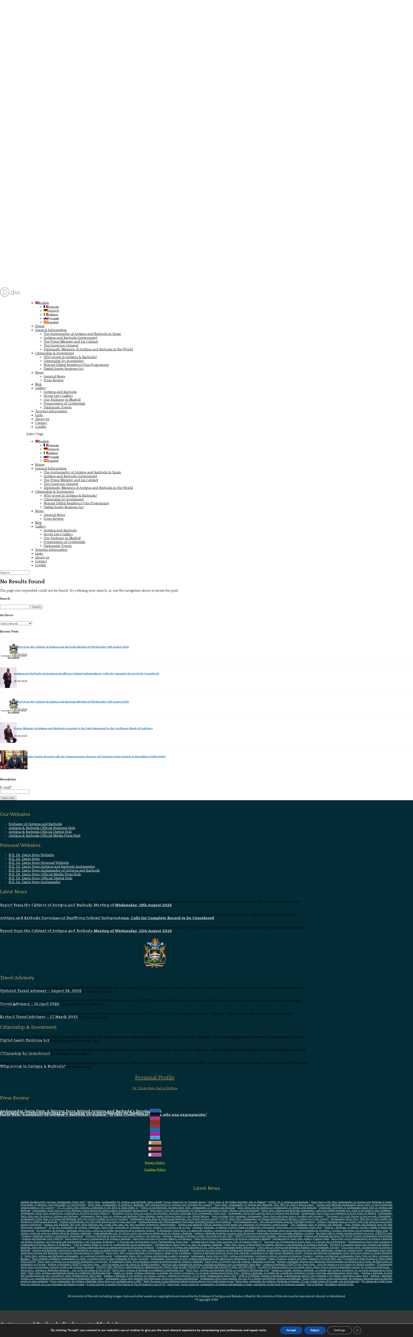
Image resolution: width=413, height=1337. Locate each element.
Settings (339, 1330)
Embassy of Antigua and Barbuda (35, 824)
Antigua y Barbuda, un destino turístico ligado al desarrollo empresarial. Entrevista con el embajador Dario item (257, 1227)
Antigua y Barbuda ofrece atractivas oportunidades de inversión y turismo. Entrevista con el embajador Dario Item (322, 1230)
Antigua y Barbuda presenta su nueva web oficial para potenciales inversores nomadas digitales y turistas (254, 1233)
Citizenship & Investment (54, 353)
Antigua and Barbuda (60, 392)
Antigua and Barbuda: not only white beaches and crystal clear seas (98, 1221)
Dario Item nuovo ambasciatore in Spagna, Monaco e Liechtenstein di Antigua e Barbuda (276, 1244)
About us (42, 419)
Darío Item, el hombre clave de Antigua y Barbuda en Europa (240, 1261)
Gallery (40, 388)
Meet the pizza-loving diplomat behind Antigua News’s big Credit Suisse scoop (188, 1281)
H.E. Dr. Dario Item (24, 859)
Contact (41, 423)
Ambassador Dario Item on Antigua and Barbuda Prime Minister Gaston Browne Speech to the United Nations (144, 1216)
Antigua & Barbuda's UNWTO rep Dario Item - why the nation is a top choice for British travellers (104, 1264)
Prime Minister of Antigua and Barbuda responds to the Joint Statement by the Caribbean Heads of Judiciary (83, 728)
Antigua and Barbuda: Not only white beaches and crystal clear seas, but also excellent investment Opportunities (110, 1224)
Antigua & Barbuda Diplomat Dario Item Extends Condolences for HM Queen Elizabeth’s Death (247, 1253)
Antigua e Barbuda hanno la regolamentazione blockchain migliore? (115, 1247)
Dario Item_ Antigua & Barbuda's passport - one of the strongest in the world (65, 1270)
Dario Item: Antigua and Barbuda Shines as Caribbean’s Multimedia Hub (227, 1270)
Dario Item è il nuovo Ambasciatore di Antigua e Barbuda (98, 1238)
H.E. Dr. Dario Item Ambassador (35, 882)
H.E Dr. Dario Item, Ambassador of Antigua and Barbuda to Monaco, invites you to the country (274, 1219)
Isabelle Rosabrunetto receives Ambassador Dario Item (53, 1202)
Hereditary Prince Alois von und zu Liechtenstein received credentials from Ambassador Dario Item (169, 1213)
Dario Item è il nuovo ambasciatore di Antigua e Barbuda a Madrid (232, 1238)
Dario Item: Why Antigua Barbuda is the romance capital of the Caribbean (148, 1253)
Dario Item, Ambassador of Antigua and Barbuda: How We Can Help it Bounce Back (264, 1204)
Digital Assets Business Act (64, 369)
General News (54, 376)
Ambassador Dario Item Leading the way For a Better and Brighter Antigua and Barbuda (250, 1278)
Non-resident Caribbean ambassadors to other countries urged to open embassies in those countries (90, 1258)
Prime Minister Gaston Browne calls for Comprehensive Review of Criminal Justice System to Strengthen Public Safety (90, 756)
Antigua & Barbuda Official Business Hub (42, 828)
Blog (38, 384)
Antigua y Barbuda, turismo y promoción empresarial (52, 1236)
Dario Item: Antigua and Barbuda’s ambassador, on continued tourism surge (68, 1256)
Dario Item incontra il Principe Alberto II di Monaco (162, 1238)
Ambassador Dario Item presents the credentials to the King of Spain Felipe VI (65, 1213)
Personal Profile (155, 1078)
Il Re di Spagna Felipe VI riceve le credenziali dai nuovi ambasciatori (113, 1244)
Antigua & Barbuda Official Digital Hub (40, 832)
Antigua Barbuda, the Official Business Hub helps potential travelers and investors (184, 1221)
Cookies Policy (155, 1169)
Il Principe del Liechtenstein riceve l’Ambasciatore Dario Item (152, 1241)
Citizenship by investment (64, 361)
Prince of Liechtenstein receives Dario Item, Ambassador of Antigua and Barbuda (188, 1207)
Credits (40, 427)
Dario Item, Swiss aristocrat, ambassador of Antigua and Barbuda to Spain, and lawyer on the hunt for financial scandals (236, 1284)
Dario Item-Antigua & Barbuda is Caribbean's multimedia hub (148, 1270)
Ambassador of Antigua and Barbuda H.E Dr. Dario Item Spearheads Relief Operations (205, 1247)
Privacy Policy (155, 1163)
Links (39, 415)
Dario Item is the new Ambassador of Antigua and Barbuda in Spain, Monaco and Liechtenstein (204, 1210)
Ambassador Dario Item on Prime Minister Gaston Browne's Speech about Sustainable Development (90, 1210)
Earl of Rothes (315, 1284)
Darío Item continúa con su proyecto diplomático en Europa (72, 1261)
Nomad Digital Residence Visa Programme (76, 365)
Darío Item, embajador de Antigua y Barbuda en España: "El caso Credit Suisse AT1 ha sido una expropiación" (297, 1281)
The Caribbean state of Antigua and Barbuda (316, 1224)
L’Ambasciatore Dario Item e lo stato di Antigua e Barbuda (188, 1244)
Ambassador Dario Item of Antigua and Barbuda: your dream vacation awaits (174, 1219)
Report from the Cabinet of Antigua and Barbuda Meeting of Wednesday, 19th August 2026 (71, 646)
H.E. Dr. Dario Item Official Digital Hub (40, 878)
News (39, 373)
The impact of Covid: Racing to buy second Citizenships (358, 1216)
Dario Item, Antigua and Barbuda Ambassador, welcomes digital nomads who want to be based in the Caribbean (326, 1210)
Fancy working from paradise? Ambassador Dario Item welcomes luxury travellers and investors (268, 1216)
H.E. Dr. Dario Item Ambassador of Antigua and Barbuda (54, 870)
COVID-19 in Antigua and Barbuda (288, 1202)
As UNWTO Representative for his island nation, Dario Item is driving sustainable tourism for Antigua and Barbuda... (324, 1267)
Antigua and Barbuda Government (70, 338)
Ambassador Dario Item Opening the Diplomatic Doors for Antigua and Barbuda (151, 1278)
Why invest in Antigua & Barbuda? (70, 357)
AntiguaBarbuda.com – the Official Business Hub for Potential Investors (274, 1221)
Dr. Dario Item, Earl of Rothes (155, 1088)
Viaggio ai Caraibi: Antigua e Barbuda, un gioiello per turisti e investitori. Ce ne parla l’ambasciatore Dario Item (176, 1273)
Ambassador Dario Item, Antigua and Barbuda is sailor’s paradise (151, 1256)
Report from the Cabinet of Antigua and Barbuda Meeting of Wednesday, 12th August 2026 (71, 701)
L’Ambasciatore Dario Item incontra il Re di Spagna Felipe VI (226, 1241)
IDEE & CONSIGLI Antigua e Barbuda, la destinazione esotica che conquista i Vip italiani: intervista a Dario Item (303, 1275)
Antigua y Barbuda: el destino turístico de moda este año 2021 (197, 1236)
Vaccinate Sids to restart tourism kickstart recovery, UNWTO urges (354, 1233)
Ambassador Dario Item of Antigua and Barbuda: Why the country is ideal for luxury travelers (74, 1219)
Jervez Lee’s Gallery (58, 396)
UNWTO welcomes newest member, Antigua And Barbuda (268, 1236)
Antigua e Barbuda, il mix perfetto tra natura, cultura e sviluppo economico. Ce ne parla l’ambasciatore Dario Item (170, 1275)
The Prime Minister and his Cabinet (71, 342)
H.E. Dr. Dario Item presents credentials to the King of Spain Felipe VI (98, 1207)
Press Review (54, 380)
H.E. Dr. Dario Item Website (31, 855)
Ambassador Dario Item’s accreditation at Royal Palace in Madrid (338, 1213)
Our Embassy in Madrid (62, 400)
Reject (315, 1330)
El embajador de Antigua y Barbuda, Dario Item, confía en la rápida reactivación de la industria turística (95, 1230)
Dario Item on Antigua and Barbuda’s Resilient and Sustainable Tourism (298, 1247)
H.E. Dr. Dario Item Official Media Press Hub (45, 874)
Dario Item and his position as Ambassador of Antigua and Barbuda (276, 1207)
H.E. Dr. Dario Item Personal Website (39, 863)
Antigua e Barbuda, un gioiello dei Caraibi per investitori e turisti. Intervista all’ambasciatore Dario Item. (300, 1273)
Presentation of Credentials (64, 403)
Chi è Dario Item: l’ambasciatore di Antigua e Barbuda (158, 1250)
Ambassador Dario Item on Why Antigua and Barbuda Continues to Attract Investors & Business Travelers (252, 1256)
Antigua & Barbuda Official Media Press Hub (44, 836)
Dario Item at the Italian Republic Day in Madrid (237, 1202)
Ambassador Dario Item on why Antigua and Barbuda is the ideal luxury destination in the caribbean (208, 1258)
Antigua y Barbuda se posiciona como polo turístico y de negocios (122, 1236)
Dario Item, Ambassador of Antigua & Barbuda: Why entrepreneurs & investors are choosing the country (150, 1204)
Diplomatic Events (58, 407)
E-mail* (6, 787)
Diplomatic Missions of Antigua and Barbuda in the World (88, 349)
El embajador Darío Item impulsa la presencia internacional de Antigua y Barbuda (156, 1261)
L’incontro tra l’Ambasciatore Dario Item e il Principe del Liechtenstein (305, 1241)
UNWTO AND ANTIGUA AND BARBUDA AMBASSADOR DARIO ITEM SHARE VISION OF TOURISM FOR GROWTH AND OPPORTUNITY (176, 1267)
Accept (291, 1330)
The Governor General (61, 345)
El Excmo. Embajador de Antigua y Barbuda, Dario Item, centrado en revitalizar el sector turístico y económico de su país (119, 1227)
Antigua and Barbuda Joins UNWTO (42, 1238)
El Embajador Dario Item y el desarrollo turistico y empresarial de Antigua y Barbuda (205, 1230)
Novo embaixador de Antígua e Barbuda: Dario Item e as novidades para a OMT (96, 1281)
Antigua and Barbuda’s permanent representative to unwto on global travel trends (79, 1250)
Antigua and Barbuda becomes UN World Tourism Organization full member (348, 1236)
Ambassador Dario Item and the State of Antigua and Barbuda (263, 1213)
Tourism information (51, 411)
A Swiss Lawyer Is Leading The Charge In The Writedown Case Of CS (125, 1284)
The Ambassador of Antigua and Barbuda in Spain (82, 334)
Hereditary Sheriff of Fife (339, 1284)
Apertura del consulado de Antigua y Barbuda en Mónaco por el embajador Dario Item (211, 1264)
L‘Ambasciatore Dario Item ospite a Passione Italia (300, 1238)
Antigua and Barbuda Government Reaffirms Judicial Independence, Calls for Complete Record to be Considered (86, 673)
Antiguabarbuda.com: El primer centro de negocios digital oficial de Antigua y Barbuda (142, 1233)
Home (40, 326)
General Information (51, 330)
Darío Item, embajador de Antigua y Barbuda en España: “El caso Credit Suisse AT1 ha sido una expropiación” (103, 1115)
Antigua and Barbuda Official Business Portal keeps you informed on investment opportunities (233, 1224)
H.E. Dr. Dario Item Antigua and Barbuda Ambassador (52, 867)
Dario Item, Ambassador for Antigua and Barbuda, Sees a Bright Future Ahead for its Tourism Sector (147, 1202)
